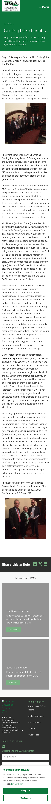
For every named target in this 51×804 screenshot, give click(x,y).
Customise (25, 798)
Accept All (25, 791)
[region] (25, 784)
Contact (31, 728)
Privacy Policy (17, 784)
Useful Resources (36, 716)
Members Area (34, 722)
